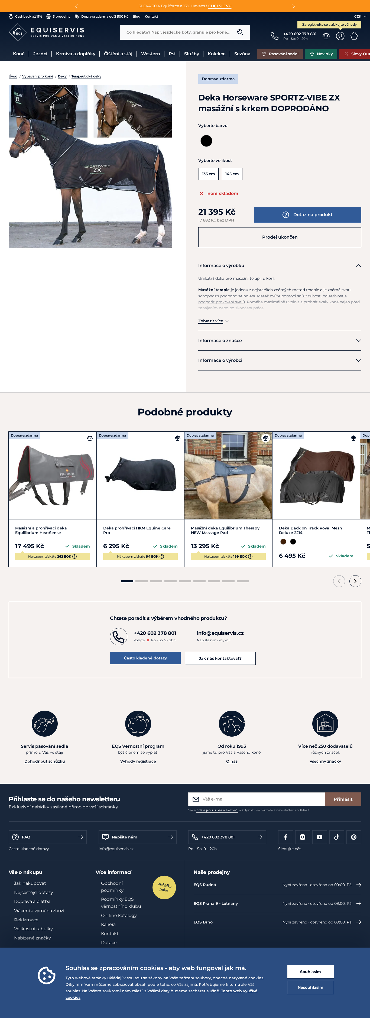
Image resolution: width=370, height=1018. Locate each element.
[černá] (206, 141)
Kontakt (110, 933)
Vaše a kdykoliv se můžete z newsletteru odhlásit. (249, 810)
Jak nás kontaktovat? (220, 658)
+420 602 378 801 (218, 837)
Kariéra (108, 924)
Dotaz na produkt (313, 214)
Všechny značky (325, 761)
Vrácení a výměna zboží (39, 910)
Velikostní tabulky (33, 928)
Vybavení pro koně (37, 76)
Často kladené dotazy (145, 658)
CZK (357, 16)
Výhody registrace (138, 761)
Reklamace (26, 919)
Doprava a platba (32, 901)
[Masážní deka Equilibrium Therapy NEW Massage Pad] (228, 475)
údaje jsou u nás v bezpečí (217, 810)
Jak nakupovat (30, 883)
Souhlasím (310, 971)
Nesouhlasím (310, 987)
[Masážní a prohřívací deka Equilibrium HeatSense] (52, 475)
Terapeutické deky (86, 76)
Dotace (109, 942)
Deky (62, 76)
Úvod (13, 76)
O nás (232, 761)
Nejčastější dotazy (33, 892)
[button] (76, 6)
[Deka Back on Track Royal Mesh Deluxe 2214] (316, 475)
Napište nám (124, 837)
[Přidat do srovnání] (90, 438)
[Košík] (354, 36)
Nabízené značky (32, 938)
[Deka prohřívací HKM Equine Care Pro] (140, 475)
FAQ (26, 837)
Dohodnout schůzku (44, 761)
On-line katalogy (119, 915)
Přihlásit (343, 799)
